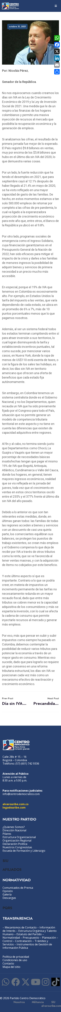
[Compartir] (57, 71)
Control (7, 941)
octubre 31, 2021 (17, 26)
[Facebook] (15, 982)
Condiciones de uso (15, 960)
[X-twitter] (25, 982)
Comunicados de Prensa (18, 888)
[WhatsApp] (57, 38)
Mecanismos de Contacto (21, 927)
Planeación (49, 937)
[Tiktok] (55, 982)
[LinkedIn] (57, 58)
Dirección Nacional (14, 830)
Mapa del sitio (11, 967)
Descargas (9, 898)
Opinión (8, 891)
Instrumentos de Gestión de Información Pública (27, 946)
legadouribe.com (14, 807)
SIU (5, 860)
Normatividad (11, 937)
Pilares (7, 834)
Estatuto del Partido (29, 934)
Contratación (23, 941)
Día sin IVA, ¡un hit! (15, 701)
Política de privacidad (16, 957)
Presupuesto (31, 937)
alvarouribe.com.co (15, 804)
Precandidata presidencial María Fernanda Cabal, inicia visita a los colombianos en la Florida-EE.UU (46, 701)
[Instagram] (45, 982)
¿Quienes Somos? (14, 827)
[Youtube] (35, 982)
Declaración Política (15, 844)
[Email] (57, 65)
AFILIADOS (12, 869)
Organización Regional (17, 840)
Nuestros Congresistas (17, 847)
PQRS (7, 908)
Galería (7, 894)
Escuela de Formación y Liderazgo (24, 850)
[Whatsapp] (5, 982)
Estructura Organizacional (19, 837)
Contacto (8, 963)
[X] (57, 51)
